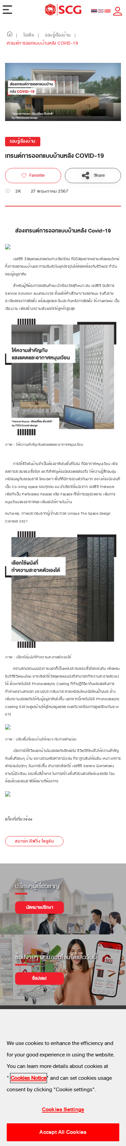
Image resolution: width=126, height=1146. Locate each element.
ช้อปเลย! (39, 978)
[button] (10, 35)
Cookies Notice (28, 1078)
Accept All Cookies (62, 1132)
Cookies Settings (63, 1109)
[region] (63, 1077)
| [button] (16, 35)
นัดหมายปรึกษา (39, 907)
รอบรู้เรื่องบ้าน (23, 142)
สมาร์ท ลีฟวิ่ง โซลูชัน (34, 841)
